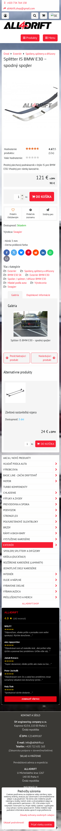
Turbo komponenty (15, 487)
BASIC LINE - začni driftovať (20, 475)
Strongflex (10, 516)
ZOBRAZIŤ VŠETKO (30, 699)
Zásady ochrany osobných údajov (37, 815)
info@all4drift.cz (34, 742)
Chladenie (9, 492)
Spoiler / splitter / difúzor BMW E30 (27, 278)
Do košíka (43, 196)
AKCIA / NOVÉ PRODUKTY (17, 458)
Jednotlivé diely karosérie (19, 568)
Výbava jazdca (12, 591)
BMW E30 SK (15, 275)
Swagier (12, 286)
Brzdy (7, 527)
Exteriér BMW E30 (39, 275)
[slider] (32, 148)
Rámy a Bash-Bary (14, 533)
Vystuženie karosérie (16, 539)
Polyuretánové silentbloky (20, 521)
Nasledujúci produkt (45, 358)
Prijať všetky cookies (41, 824)
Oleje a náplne (12, 580)
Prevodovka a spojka (16, 504)
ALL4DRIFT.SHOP (30, 603)
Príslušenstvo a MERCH (17, 597)
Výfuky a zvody (12, 498)
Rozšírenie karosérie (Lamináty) (23, 562)
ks (32, 444)
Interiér (8, 574)
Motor (7, 481)
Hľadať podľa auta (17, 282)
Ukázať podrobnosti (14, 822)
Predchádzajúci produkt (18, 358)
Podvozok (9, 510)
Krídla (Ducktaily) (14, 556)
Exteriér (12, 271)
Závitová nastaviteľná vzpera (21, 412)
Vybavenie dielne (13, 585)
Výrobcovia (40, 282)
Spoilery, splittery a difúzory (39, 271)
